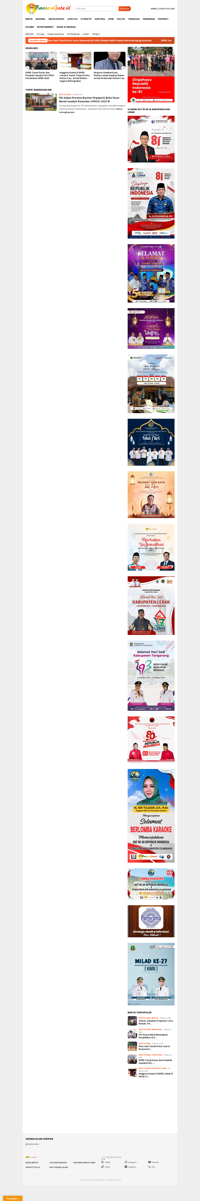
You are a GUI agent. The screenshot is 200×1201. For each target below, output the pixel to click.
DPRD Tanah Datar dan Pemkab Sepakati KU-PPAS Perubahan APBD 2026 (154, 40)
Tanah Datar (156, 1055)
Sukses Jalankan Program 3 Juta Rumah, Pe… (156, 1022)
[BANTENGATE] (48, 8)
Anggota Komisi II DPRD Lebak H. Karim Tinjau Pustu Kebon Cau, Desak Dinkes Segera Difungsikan (75, 76)
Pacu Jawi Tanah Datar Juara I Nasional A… (154, 1048)
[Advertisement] (100, 1105)
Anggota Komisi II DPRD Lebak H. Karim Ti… (156, 1075)
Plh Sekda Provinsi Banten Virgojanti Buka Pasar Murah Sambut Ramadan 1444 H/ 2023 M (89, 99)
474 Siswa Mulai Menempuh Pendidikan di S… (153, 1036)
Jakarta (154, 1018)
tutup (103, 1159)
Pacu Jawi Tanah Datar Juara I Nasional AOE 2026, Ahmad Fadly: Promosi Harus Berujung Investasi (54, 40)
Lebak (164, 1068)
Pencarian (124, 8)
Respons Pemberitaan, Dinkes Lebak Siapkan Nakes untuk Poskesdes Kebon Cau (109, 75)
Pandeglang (156, 1029)
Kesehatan (156, 1068)
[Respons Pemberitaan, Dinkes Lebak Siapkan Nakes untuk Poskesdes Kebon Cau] (109, 61)
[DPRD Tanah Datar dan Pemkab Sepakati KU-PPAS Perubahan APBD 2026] (41, 61)
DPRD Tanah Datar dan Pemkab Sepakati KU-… (155, 1061)
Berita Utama (65, 94)
